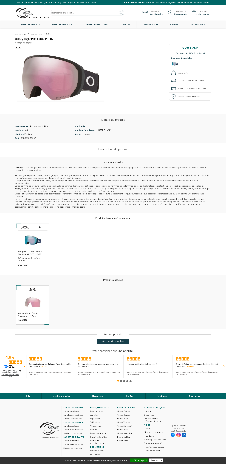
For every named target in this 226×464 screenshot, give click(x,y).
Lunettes (148, 411)
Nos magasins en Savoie (155, 439)
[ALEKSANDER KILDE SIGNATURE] (175, 63)
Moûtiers (160, 2)
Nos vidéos (194, 396)
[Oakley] (25, 227)
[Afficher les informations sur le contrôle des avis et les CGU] (20, 371)
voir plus (44, 366)
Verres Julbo (122, 418)
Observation (150, 24)
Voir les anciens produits (113, 341)
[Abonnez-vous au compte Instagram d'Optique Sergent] (178, 435)
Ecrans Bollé (122, 440)
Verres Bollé (122, 429)
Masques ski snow (36, 34)
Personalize (156, 460)
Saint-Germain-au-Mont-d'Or (196, 2)
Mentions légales (61, 396)
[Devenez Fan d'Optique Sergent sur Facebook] (173, 435)
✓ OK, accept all (139, 460)
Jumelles (94, 415)
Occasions (95, 454)
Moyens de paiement (154, 432)
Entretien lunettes (98, 437)
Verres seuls (95, 426)
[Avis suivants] (224, 366)
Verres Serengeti (124, 426)
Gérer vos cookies (152, 450)
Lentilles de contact (98, 24)
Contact (130, 396)
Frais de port (149, 436)
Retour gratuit (69, 2)
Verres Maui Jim (124, 433)
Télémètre (95, 422)
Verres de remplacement (97, 441)
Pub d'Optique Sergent (154, 447)
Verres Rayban (123, 415)
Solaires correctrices (72, 418)
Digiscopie (95, 418)
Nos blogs (162, 396)
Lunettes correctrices (73, 415)
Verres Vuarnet (124, 422)
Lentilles (94, 429)
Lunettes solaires (71, 411)
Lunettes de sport (98, 433)
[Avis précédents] (24, 366)
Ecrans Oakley (123, 437)
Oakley (48, 34)
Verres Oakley (123, 411)
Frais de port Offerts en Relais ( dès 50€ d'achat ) (38, 2)
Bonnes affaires (97, 450)
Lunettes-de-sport (21, 34)
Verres (174, 24)
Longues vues (96, 411)
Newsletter (98, 396)
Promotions (97, 447)
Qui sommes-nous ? (153, 443)
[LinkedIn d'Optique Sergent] (184, 435)
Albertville (149, 2)
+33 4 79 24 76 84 (88, 2)
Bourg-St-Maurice (174, 2)
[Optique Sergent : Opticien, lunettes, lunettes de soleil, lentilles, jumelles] (24, 13)
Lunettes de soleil (63, 24)
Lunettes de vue (30, 24)
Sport (126, 24)
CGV (28, 396)
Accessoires (198, 24)
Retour (147, 428)
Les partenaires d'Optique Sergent (152, 419)
